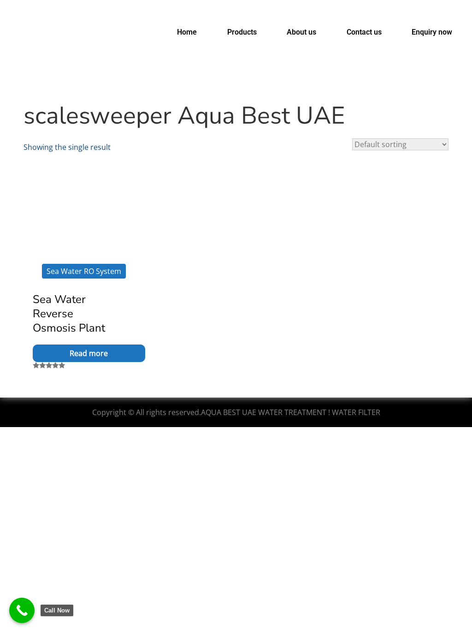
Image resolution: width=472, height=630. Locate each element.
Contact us (364, 32)
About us (301, 32)
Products (242, 32)
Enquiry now (432, 32)
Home (187, 32)
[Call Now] (22, 610)
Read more (89, 353)
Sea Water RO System (84, 271)
